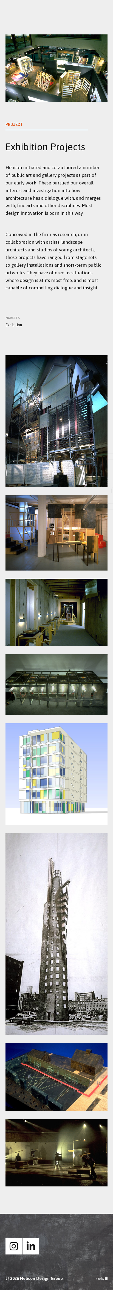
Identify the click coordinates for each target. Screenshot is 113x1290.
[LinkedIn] (30, 1246)
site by (102, 1279)
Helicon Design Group (41, 1278)
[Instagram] (13, 1246)
